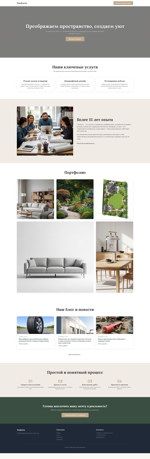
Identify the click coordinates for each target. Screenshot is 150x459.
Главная (58, 433)
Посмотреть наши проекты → (86, 143)
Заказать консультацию (123, 3)
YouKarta (22, 3)
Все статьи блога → (75, 354)
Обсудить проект (75, 39)
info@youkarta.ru (100, 437)
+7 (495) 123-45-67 (101, 435)
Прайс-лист (59, 437)
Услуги (58, 435)
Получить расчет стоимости (75, 415)
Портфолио (59, 439)
